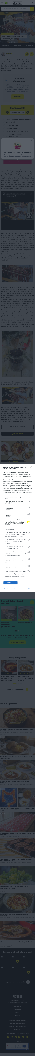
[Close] (31, 467)
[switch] (28, 501)
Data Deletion (5, 589)
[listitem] (17, 497)
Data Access (14, 589)
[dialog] (17, 528)
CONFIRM (10, 582)
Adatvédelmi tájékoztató (27, 589)
